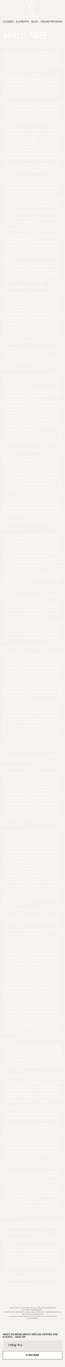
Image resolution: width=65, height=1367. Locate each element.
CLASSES (8, 21)
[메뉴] (4, 9)
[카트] (61, 9)
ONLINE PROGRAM (51, 21)
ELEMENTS (22, 21)
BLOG (34, 21)
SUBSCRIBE (32, 1355)
